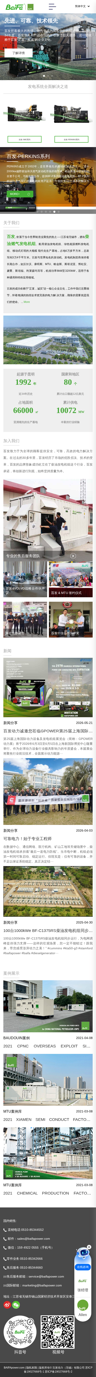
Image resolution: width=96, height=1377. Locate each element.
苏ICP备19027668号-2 (58, 1371)
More (27, 302)
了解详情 (18, 53)
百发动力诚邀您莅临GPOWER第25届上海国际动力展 (48, 733)
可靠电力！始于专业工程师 (27, 838)
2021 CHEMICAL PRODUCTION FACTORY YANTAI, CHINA (48, 1195)
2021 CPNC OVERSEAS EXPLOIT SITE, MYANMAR (48, 1048)
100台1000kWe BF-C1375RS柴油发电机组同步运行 (48, 932)
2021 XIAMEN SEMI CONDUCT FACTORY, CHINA (48, 1121)
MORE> (15, 194)
